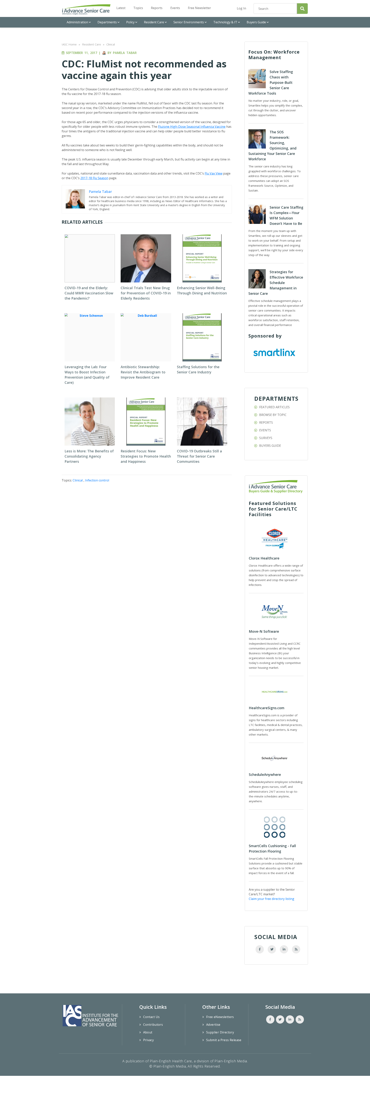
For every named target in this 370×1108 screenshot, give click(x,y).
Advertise (213, 1024)
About (147, 1032)
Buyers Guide (256, 22)
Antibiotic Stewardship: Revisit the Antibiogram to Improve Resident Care (143, 372)
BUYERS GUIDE (270, 446)
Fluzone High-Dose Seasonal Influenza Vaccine (191, 126)
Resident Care (154, 22)
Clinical (110, 44)
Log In (241, 8)
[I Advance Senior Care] (86, 9)
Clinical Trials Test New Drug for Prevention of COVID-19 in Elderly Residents (146, 293)
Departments (107, 22)
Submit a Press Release (223, 1040)
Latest (120, 8)
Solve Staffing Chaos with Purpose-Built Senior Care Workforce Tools (270, 82)
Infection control (97, 480)
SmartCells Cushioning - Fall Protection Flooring (272, 848)
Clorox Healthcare (264, 558)
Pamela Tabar (125, 53)
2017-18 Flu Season (94, 178)
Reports (156, 8)
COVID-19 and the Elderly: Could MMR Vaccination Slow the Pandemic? (89, 293)
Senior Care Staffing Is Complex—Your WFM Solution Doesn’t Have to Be (286, 215)
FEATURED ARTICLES (274, 407)
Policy (130, 22)
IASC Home (69, 44)
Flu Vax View (213, 173)
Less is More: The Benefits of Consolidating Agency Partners (89, 456)
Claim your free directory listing (271, 899)
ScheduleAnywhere (265, 774)
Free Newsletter (199, 8)
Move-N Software (264, 631)
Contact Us (151, 1017)
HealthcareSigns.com (266, 708)
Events (175, 8)
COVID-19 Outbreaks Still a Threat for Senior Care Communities (199, 456)
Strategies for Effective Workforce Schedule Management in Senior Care (275, 283)
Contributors (153, 1024)
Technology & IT (225, 22)
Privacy (148, 1040)
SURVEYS (265, 438)
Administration (77, 22)
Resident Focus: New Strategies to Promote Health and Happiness (146, 456)
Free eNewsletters (220, 1017)
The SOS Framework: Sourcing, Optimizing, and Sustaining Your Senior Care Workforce (272, 145)
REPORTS (266, 422)
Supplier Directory (220, 1032)
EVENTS (265, 430)
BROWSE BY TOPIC (273, 415)
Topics (138, 8)
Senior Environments (188, 22)
